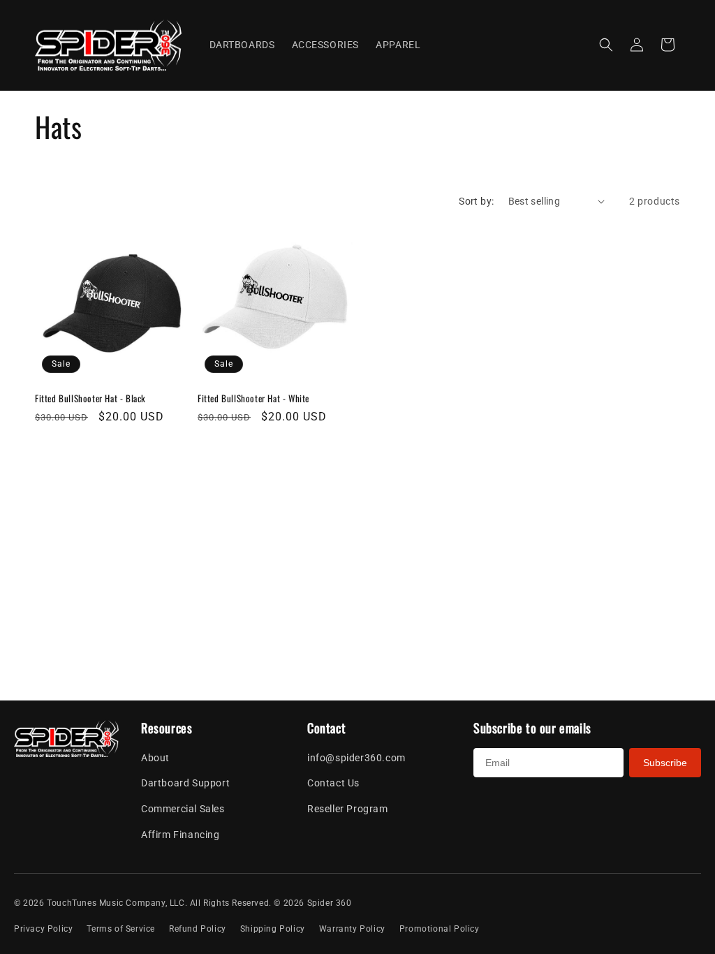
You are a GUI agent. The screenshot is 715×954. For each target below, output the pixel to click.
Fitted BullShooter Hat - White (253, 398)
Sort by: (476, 201)
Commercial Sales (183, 808)
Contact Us (333, 782)
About (155, 757)
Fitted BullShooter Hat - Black (90, 398)
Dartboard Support (185, 782)
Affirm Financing (180, 834)
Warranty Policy (352, 929)
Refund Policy (197, 929)
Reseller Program (347, 808)
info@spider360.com (356, 757)
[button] (606, 44)
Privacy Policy (43, 929)
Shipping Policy (272, 929)
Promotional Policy (439, 929)
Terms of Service (121, 929)
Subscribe (665, 762)
